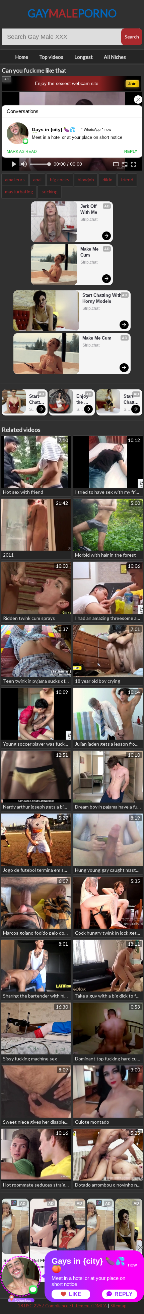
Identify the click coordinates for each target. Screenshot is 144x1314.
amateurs (15, 179)
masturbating (19, 191)
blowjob (86, 179)
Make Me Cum (90, 252)
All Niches (115, 57)
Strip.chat (88, 219)
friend (127, 179)
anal (37, 179)
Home (21, 57)
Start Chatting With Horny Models (102, 298)
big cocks (59, 179)
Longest (83, 57)
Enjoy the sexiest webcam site (66, 83)
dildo (107, 179)
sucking (50, 191)
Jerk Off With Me (89, 209)
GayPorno (72, 13)
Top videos (51, 57)
